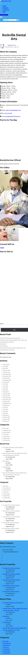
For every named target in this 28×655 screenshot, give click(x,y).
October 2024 (6, 401)
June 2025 (5, 386)
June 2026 (5, 366)
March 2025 (6, 391)
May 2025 (5, 387)
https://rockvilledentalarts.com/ (13, 110)
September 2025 (7, 380)
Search (2, 323)
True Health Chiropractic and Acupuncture (10, 338)
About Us (5, 8)
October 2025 (6, 378)
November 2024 (7, 399)
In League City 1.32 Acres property (11, 510)
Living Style (6, 434)
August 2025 (6, 382)
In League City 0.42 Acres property (11, 516)
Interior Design (6, 432)
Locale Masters (4, 345)
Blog (4, 11)
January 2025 (6, 395)
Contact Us (6, 9)
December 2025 (7, 374)
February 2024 (6, 417)
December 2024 (7, 397)
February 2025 (6, 393)
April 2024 (5, 413)
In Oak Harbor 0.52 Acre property (11, 522)
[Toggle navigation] (0, 3)
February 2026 (6, 370)
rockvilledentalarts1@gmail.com (12, 116)
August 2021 (6, 421)
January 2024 (6, 419)
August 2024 (6, 405)
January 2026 (6, 372)
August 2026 (6, 364)
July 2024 (5, 407)
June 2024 (5, 409)
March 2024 (6, 415)
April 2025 (5, 389)
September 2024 (7, 403)
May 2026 (5, 368)
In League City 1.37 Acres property (11, 505)
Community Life (7, 430)
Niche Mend (3, 344)
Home (4, 6)
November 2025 (7, 376)
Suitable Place (6, 438)
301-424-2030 (8, 113)
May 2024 (5, 411)
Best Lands (6, 428)
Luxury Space (6, 436)
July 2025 (5, 384)
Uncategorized (6, 440)
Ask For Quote (4, 15)
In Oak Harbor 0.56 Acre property (11, 528)
